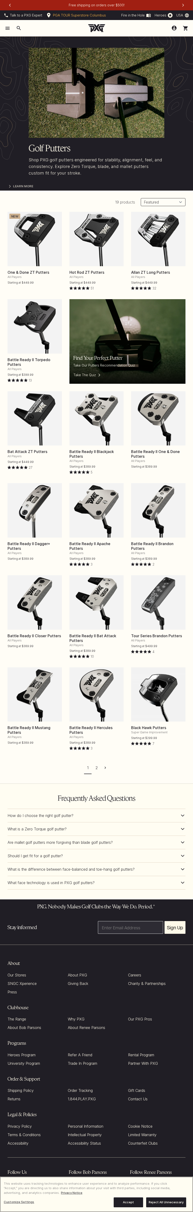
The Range (17, 1019)
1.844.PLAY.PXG (82, 1099)
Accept (128, 1202)
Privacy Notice (71, 1193)
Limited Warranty (142, 1134)
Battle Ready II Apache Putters (89, 546)
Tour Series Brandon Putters (156, 635)
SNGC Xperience (22, 983)
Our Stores (17, 975)
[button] (185, 28)
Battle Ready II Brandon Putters (152, 546)
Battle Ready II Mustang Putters (29, 730)
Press (12, 992)
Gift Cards (136, 1090)
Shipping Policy (21, 1090)
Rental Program (141, 1055)
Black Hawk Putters (148, 727)
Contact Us (138, 1099)
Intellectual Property (85, 1134)
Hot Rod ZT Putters (86, 272)
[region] (96, 1194)
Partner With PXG (143, 1063)
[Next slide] (183, 5)
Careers (134, 975)
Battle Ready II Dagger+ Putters (29, 546)
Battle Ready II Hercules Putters (91, 730)
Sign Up (175, 927)
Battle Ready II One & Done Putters (155, 454)
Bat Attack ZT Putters (27, 451)
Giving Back (78, 983)
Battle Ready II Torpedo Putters (29, 362)
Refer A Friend (80, 1055)
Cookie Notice (140, 1126)
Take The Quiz (84, 375)
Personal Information (85, 1126)
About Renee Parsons (86, 1027)
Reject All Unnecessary (166, 1202)
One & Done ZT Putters (28, 272)
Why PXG (76, 1019)
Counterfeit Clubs (143, 1143)
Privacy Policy (20, 1126)
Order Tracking (80, 1090)
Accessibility (18, 1143)
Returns (14, 1099)
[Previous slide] (10, 5)
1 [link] (87, 767)
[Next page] (105, 767)
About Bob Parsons (24, 1027)
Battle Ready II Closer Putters (34, 635)
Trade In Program (82, 1063)
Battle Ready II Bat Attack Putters (92, 638)
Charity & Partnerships (147, 983)
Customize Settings (19, 1202)
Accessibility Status (84, 1143)
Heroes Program (22, 1055)
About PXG (77, 975)
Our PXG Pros (140, 1019)
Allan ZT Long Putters (150, 272)
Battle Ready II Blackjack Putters (91, 454)
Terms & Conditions (24, 1134)
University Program (24, 1063)
